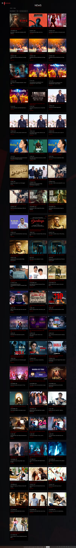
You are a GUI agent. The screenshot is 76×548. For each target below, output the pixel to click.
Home (11, 8)
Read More (12, 34)
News (15, 8)
